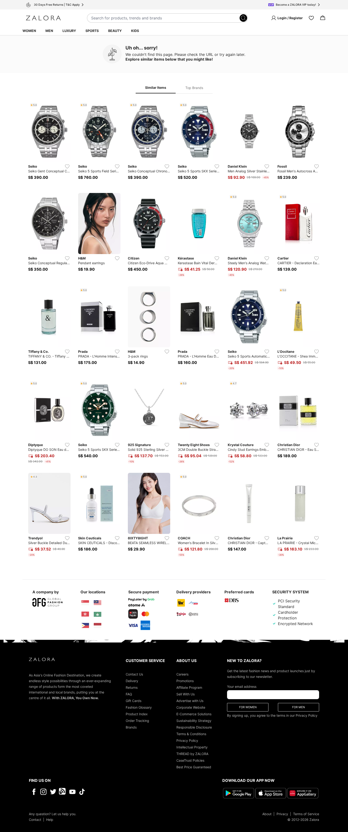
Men (49, 31)
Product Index (137, 714)
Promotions (185, 681)
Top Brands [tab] (194, 88)
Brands (131, 727)
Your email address (241, 686)
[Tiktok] (112, 791)
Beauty (115, 31)
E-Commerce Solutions (193, 714)
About (267, 814)
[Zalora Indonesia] (97, 625)
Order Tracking (137, 721)
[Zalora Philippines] (85, 625)
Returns (132, 687)
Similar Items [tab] (155, 87)
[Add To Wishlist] (67, 166)
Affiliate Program (189, 687)
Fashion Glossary (139, 707)
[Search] (243, 18)
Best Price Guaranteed (193, 767)
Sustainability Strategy (193, 721)
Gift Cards (133, 701)
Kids (135, 31)
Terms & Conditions (191, 734)
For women (248, 707)
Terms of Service (306, 814)
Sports (92, 31)
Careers (182, 674)
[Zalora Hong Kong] (85, 614)
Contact (35, 820)
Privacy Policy (187, 740)
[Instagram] (43, 791)
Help (49, 820)
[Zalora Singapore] (85, 603)
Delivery (132, 681)
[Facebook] (34, 791)
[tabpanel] (174, 330)
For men (298, 707)
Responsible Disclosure (194, 727)
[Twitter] (53, 791)
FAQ (129, 694)
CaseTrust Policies (190, 760)
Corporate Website (190, 707)
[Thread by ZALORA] (62, 791)
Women (29, 31)
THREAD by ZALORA (192, 754)
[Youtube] (72, 791)
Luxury (69, 31)
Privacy (282, 814)
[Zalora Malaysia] (97, 603)
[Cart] (323, 18)
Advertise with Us (189, 701)
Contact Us (134, 674)
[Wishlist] (311, 18)
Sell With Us (185, 694)
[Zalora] (43, 18)
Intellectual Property (192, 747)
